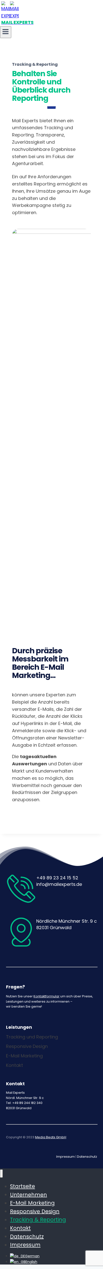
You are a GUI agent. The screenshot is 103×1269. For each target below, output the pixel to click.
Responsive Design (35, 1211)
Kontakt (20, 1228)
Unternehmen (28, 1194)
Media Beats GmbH (50, 1137)
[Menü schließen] (1, 1173)
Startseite (22, 1186)
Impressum (65, 1156)
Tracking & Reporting (38, 1219)
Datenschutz (87, 1156)
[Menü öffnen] (5, 32)
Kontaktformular (47, 996)
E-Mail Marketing (32, 1203)
